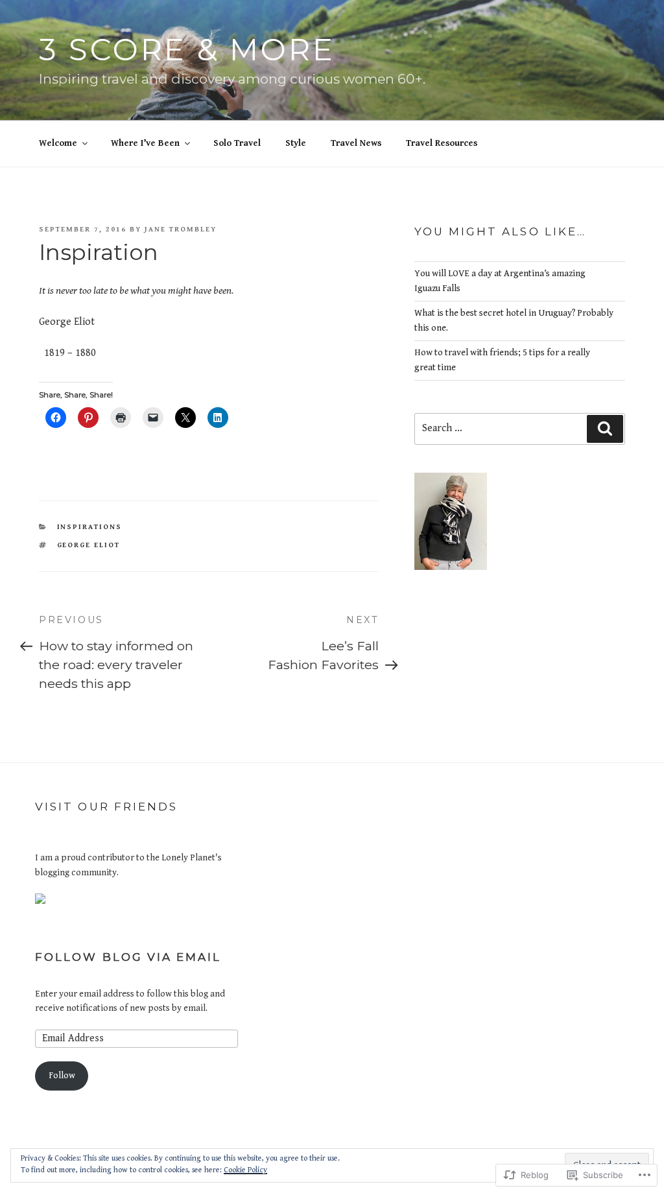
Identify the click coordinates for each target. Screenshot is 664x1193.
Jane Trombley (181, 229)
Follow (62, 1075)
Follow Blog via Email (128, 957)
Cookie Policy (245, 1170)
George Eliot (89, 545)
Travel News (356, 143)
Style (295, 143)
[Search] (605, 428)
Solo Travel (237, 143)
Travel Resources (441, 143)
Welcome (58, 143)
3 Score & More (187, 49)
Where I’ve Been (145, 143)
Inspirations (90, 527)
